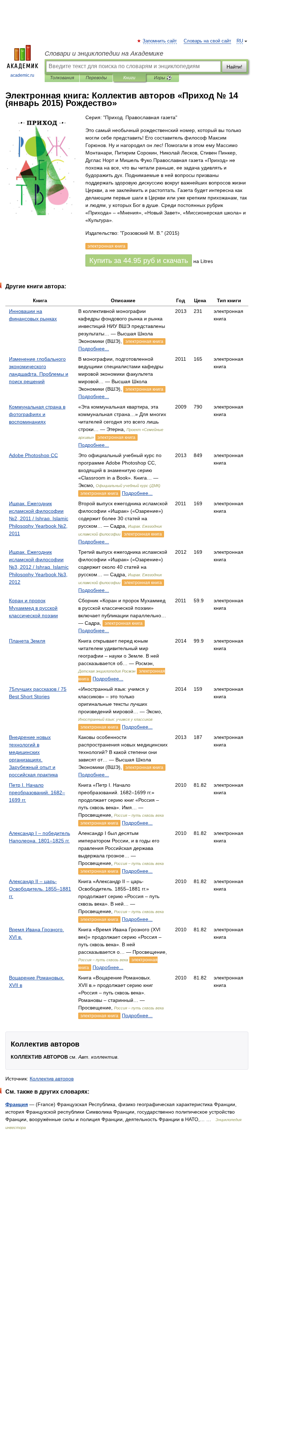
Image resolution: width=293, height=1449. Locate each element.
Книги (129, 77)
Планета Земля (27, 641)
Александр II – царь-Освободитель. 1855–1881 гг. (40, 888)
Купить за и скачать (138, 260)
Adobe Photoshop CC (33, 455)
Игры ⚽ (163, 77)
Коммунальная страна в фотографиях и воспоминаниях (37, 414)
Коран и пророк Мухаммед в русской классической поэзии (33, 608)
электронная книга (144, 341)
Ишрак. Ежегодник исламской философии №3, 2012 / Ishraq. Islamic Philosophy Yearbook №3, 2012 (39, 567)
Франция (16, 1104)
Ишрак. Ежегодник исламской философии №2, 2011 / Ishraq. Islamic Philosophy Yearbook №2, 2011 (38, 518)
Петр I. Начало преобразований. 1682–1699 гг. (37, 792)
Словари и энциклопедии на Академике (104, 53)
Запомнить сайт (160, 41)
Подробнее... (93, 348)
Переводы (96, 77)
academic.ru (22, 75)
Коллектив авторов (52, 1078)
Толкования (62, 77)
